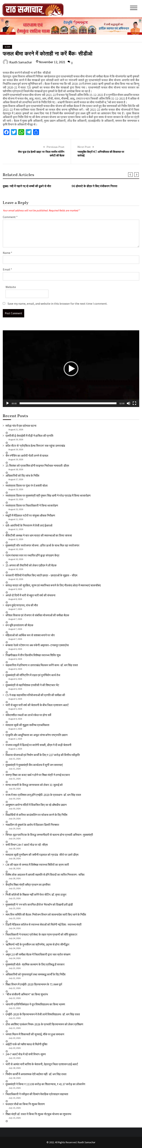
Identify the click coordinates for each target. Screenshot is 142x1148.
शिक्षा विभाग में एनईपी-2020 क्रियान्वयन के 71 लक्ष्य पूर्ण (34, 984)
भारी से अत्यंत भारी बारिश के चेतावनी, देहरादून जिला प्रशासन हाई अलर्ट (42, 1064)
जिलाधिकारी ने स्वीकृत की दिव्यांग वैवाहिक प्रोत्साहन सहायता (37, 1094)
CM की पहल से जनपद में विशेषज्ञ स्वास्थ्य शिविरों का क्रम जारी (37, 864)
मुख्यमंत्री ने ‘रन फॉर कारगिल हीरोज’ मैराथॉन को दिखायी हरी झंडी (39, 904)
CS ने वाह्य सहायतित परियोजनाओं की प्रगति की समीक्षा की (35, 695)
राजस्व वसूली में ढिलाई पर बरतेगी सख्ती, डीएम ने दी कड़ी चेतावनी (38, 745)
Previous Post (55, 146)
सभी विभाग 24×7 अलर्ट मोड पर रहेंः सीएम (27, 844)
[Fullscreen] (134, 403)
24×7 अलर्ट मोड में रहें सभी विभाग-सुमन (26, 1054)
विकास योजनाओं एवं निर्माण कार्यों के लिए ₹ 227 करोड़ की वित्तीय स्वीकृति (43, 755)
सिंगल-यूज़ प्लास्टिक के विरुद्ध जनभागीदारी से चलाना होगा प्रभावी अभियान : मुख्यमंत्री (49, 835)
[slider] (68, 403)
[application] (71, 368)
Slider (7, 47)
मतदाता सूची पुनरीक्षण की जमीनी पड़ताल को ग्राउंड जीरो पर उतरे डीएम (42, 854)
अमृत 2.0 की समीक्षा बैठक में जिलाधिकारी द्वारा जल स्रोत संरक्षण (38, 954)
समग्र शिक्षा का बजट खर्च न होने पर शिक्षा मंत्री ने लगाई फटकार (38, 775)
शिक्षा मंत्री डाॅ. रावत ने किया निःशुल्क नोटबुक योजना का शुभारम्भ (38, 1114)
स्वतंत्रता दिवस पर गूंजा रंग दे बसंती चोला (27, 485)
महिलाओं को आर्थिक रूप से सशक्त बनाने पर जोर (30, 635)
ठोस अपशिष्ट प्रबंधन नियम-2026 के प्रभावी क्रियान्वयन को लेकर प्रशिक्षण (44, 1024)
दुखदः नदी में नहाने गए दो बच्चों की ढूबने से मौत (27, 186)
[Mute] (128, 403)
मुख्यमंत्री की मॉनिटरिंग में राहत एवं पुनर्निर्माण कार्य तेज (33, 675)
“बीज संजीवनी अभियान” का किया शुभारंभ (27, 994)
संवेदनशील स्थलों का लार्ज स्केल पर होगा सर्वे (28, 715)
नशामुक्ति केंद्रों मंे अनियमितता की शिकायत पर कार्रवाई (100, 153)
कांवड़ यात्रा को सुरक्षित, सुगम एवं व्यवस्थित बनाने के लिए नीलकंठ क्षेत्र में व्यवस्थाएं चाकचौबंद (53, 585)
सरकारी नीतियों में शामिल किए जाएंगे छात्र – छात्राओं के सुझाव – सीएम (41, 575)
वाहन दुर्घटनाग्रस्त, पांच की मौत (22, 605)
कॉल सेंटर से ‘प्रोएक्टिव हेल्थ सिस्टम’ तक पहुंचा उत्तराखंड (35, 445)
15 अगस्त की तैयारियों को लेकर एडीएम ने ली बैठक (31, 565)
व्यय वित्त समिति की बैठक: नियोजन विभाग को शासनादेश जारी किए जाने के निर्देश (46, 914)
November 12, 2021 (52, 62)
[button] (71, 368)
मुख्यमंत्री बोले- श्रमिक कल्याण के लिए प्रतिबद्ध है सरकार (35, 964)
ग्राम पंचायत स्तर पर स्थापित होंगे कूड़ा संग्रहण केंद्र (32, 555)
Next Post (84, 146)
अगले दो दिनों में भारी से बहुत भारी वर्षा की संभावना (30, 595)
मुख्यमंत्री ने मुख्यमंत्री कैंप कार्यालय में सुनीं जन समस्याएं (34, 765)
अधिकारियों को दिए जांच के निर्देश (22, 475)
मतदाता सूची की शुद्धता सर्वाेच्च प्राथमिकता (27, 725)
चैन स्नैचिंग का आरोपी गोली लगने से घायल (27, 455)
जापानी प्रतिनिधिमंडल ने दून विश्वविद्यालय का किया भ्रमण (35, 1004)
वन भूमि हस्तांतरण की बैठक (19, 625)
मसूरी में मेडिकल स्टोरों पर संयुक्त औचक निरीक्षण (30, 515)
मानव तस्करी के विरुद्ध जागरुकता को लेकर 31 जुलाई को (34, 785)
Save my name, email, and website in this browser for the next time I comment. (57, 303)
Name (7, 253)
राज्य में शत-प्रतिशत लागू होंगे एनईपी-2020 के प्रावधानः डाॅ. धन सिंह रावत (43, 795)
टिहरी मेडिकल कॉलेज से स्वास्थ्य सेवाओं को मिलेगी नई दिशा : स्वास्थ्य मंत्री (44, 924)
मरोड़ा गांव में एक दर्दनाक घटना (21, 425)
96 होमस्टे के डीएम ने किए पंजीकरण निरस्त (94, 186)
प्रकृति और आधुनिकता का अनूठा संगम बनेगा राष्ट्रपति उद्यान (36, 735)
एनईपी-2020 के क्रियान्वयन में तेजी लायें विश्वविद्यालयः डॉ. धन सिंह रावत (43, 1014)
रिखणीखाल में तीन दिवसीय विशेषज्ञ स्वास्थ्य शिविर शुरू (33, 655)
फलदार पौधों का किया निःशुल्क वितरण (25, 1104)
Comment (10, 217)
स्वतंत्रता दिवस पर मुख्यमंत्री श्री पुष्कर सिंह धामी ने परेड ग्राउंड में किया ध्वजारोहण (48, 495)
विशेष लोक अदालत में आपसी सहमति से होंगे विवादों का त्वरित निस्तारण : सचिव (45, 874)
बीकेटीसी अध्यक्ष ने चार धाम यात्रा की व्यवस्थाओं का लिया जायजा (39, 535)
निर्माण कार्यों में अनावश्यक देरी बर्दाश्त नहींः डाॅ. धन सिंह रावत (36, 1074)
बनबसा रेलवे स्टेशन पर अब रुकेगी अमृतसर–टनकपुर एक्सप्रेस (37, 645)
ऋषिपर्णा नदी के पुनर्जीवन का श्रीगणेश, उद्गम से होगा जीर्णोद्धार (37, 944)
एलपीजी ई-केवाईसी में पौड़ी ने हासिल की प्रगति (29, 435)
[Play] (7, 403)
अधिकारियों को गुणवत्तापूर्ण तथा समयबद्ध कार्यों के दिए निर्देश (35, 974)
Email (7, 269)
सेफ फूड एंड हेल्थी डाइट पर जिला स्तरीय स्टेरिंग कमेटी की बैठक (41, 153)
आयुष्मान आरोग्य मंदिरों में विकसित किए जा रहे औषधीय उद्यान (36, 805)
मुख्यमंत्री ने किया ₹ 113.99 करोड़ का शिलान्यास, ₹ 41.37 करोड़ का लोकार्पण (45, 1084)
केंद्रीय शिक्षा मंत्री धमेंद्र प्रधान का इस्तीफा (28, 884)
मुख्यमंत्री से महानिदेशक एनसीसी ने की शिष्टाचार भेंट (32, 685)
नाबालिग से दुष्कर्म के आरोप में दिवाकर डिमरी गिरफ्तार (32, 825)
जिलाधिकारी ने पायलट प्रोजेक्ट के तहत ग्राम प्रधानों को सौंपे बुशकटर (41, 934)
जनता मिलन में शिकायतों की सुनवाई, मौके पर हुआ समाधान (35, 1034)
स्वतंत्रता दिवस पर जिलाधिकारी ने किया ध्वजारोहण (32, 505)
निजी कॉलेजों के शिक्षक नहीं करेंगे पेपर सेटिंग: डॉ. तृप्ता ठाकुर (36, 894)
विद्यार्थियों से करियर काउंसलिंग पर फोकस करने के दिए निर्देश (36, 815)
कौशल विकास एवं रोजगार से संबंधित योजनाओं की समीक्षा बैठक (37, 615)
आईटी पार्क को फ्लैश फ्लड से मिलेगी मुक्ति (26, 1044)
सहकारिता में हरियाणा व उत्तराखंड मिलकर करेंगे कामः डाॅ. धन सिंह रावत (42, 665)
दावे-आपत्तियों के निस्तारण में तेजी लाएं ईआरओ (29, 525)
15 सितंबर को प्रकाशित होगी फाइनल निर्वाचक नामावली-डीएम (37, 465)
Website (11, 287)
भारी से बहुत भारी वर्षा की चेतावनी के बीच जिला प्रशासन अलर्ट (37, 705)
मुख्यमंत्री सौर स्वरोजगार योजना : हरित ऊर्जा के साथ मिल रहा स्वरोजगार (42, 545)
